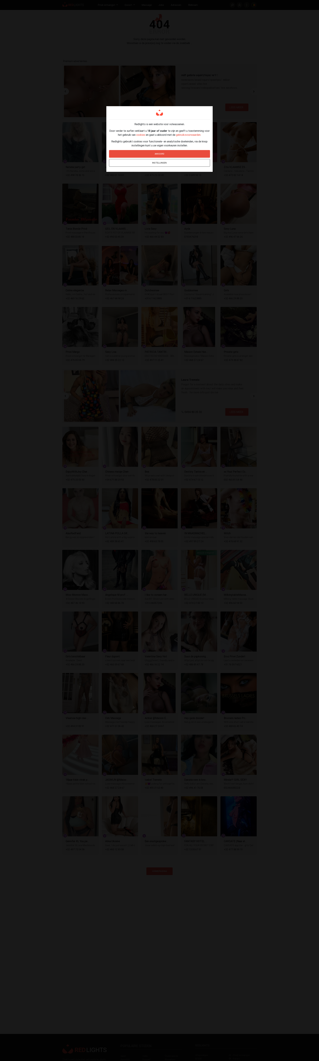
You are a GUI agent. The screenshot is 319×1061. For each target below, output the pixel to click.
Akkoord (159, 153)
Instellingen (159, 162)
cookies (140, 134)
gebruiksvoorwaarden (188, 134)
